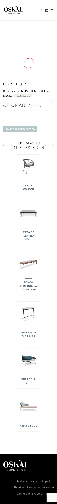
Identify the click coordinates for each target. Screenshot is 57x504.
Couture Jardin (23, 96)
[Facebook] (3, 84)
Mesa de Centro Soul (28, 236)
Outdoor (45, 91)
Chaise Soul (28, 425)
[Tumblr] (16, 84)
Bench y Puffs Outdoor (28, 91)
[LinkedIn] (21, 84)
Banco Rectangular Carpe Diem (29, 286)
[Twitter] (8, 84)
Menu (52, 10)
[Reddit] (25, 84)
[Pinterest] (12, 84)
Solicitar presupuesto (20, 129)
